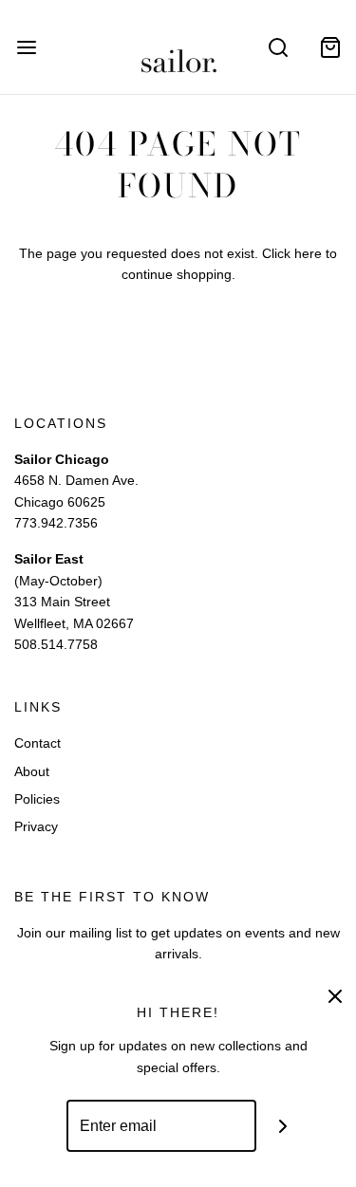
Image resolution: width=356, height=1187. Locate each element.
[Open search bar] (278, 47)
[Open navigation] (26, 47)
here (308, 253)
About (31, 771)
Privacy (36, 826)
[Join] (282, 1126)
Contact (37, 743)
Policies (37, 799)
